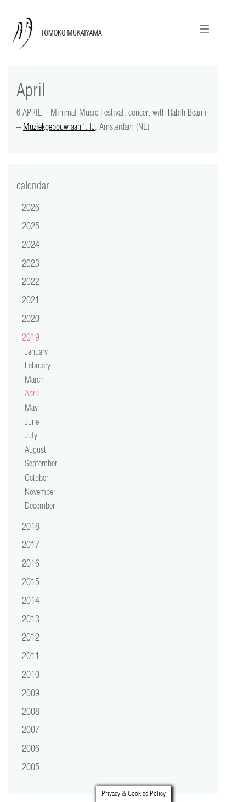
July (31, 435)
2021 (30, 299)
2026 (30, 207)
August (35, 449)
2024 (30, 244)
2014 (30, 600)
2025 (30, 226)
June (32, 421)
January (36, 351)
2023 (30, 263)
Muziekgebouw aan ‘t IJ (59, 126)
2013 (30, 619)
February (37, 365)
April (32, 393)
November (40, 491)
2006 (30, 748)
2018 (30, 526)
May (31, 407)
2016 (30, 563)
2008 (30, 711)
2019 (30, 337)
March (34, 379)
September (41, 463)
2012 (30, 637)
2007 (30, 729)
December (40, 505)
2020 (30, 318)
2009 (30, 692)
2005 (30, 766)
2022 (30, 281)
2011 (30, 655)
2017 (30, 544)
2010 (30, 674)
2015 (30, 581)
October (36, 477)
